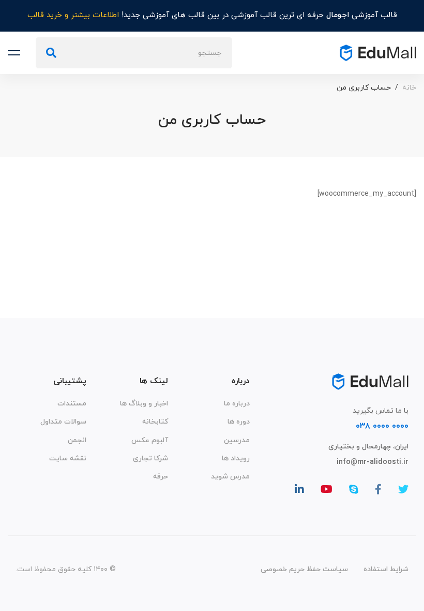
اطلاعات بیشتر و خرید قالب (73, 15)
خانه (409, 88)
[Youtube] (326, 489)
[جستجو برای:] (134, 53)
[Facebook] (378, 489)
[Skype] (353, 489)
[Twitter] (403, 489)
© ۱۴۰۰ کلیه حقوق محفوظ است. (66, 569)
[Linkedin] (299, 489)
